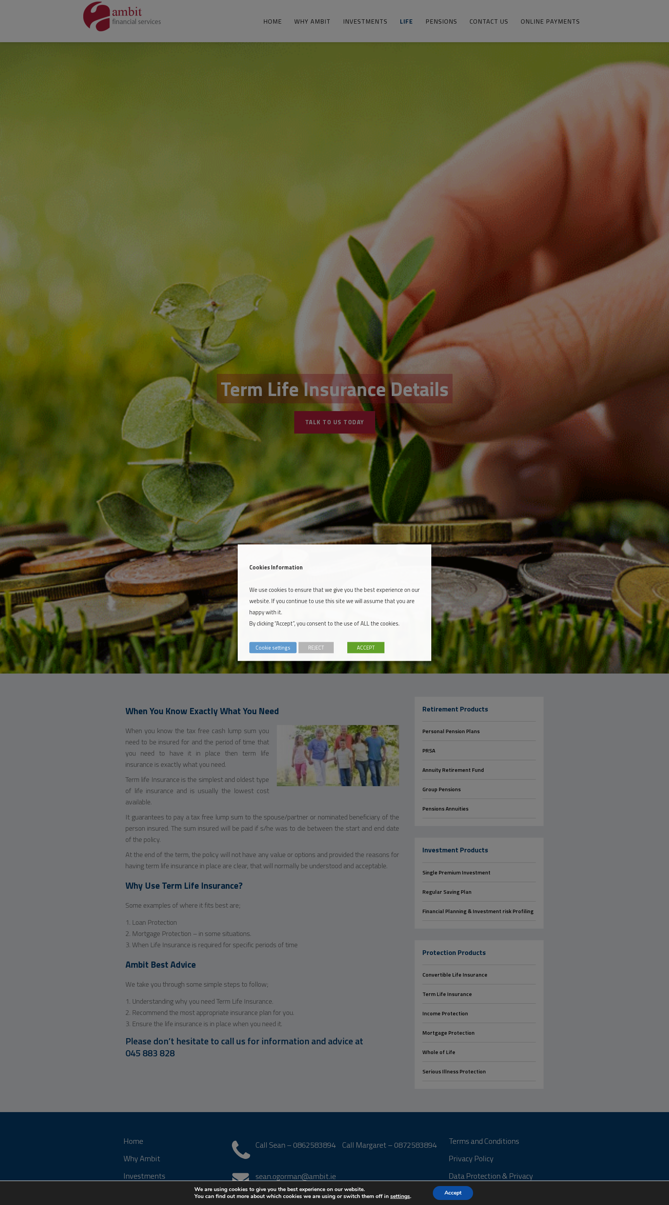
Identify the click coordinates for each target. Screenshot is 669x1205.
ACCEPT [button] (366, 647)
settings (400, 1196)
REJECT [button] (316, 647)
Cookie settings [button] (273, 647)
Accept (452, 1192)
